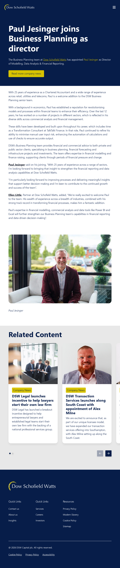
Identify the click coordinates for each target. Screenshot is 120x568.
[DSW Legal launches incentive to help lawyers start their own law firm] (33, 363)
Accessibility (48, 554)
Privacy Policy (69, 508)
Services (40, 508)
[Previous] (100, 453)
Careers (39, 514)
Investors (40, 520)
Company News (22, 390)
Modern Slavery (71, 514)
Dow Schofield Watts (54, 59)
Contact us (13, 508)
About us (13, 514)
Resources (68, 501)
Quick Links (14, 501)
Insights (12, 520)
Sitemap (67, 526)
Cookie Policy (69, 520)
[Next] (108, 453)
